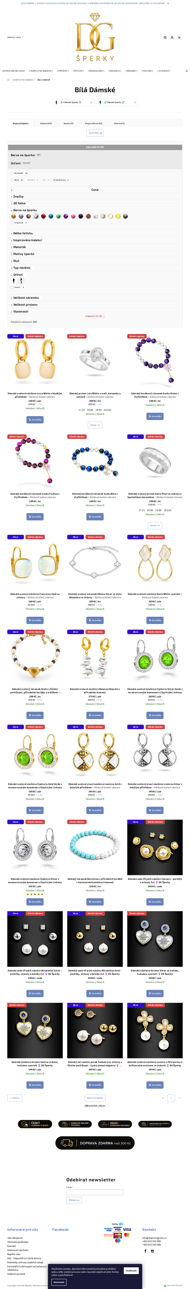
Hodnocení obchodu (17, 1250)
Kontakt (11, 1246)
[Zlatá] (13, 216)
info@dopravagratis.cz (154, 1238)
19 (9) (98, 410)
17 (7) (82, 410)
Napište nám (14, 1254)
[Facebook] (145, 1251)
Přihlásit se (74, 1200)
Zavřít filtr (94, 133)
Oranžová (20, 222)
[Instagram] (152, 1251)
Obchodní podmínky (18, 1242)
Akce (18, 180)
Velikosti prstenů (16, 1274)
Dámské (26, 163)
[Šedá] (125, 216)
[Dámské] (21, 281)
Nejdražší (69, 123)
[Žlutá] (118, 216)
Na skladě (20, 173)
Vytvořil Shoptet (175, 1285)
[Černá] (81, 216)
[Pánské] (13, 281)
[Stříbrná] (21, 216)
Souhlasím (131, 1270)
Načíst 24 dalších (95, 1098)
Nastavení (59, 1282)
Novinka (33, 180)
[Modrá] (51, 216)
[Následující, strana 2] (171, 1098)
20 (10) (107, 410)
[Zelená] (58, 216)
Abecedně (119, 123)
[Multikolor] (28, 216)
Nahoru (16, 1098)
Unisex (19, 287)
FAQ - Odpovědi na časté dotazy (24, 1258)
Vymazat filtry (93, 316)
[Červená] (43, 216)
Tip (45, 180)
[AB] (95, 216)
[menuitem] (13, 71)
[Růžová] (73, 216)
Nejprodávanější (93, 123)
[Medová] (110, 216)
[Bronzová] (103, 216)
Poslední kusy (61, 180)
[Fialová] (66, 216)
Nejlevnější (46, 123)
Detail (93, 425)
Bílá (39, 154)
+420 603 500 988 (151, 1241)
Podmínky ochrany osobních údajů (25, 1262)
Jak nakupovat (15, 1238)
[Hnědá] (88, 216)
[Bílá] (36, 216)
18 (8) (90, 410)
